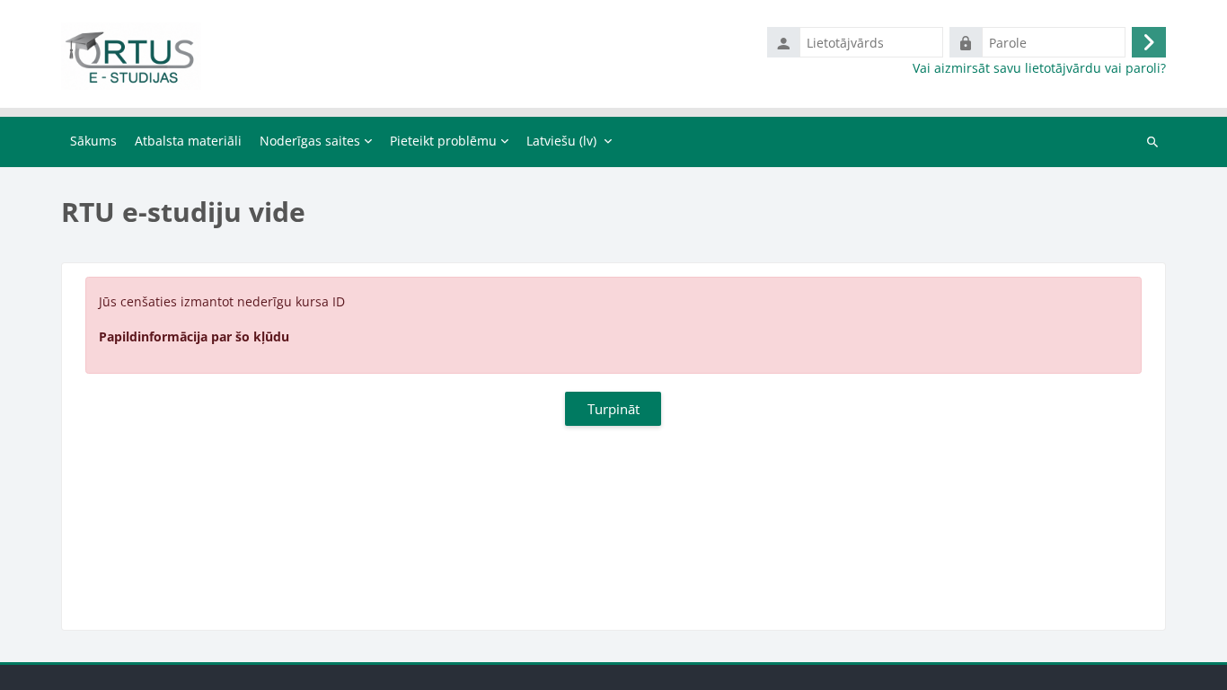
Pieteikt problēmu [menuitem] (443, 140)
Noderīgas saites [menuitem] (310, 140)
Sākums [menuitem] (93, 140)
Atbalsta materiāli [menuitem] (188, 140)
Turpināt (613, 409)
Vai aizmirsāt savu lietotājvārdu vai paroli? (1039, 68)
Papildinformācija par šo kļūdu (194, 336)
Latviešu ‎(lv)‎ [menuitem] (561, 140)
